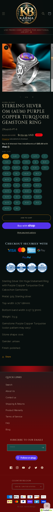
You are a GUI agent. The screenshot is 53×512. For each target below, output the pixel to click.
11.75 (6, 185)
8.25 (44, 162)
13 (17, 191)
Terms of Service (14, 417)
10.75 (7, 179)
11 (16, 179)
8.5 (6, 168)
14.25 (27, 197)
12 (16, 185)
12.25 (27, 185)
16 (17, 209)
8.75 (16, 168)
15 (17, 203)
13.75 (7, 197)
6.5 (25, 156)
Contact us (11, 397)
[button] (3, 13)
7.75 (26, 162)
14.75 (7, 203)
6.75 (35, 156)
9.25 (35, 168)
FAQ (8, 423)
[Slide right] (33, 97)
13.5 (37, 191)
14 (17, 197)
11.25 (26, 179)
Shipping (5, 139)
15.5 (37, 203)
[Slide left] (20, 97)
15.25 (27, 203)
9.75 (6, 174)
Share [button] (8, 357)
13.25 (27, 191)
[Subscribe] (43, 447)
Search (9, 385)
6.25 (15, 156)
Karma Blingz (29, 507)
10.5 (37, 174)
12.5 (37, 185)
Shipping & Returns (15, 404)
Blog (8, 429)
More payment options (26, 232)
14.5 (37, 197)
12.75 (7, 191)
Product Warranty (14, 410)
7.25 (6, 162)
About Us (10, 391)
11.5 (36, 179)
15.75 (7, 209)
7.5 (16, 162)
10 (16, 174)
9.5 (45, 168)
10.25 (26, 174)
